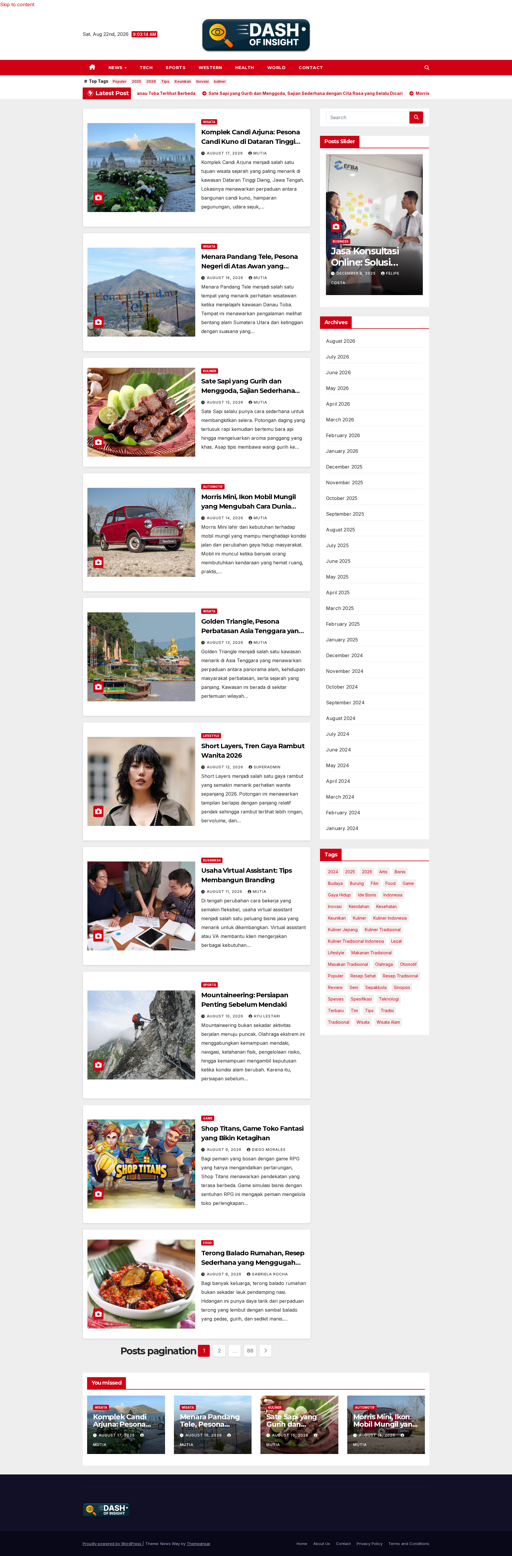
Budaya (335, 883)
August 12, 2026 (225, 767)
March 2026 (340, 420)
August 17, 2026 (225, 153)
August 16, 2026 (225, 277)
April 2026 (338, 404)
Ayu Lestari (267, 1016)
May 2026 (337, 388)
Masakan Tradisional (348, 964)
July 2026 (337, 357)
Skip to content (17, 4)
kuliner (220, 81)
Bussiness (212, 860)
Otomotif (408, 964)
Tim (354, 1010)
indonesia (392, 894)
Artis (383, 871)
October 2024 (342, 687)
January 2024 (342, 828)
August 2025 (340, 530)
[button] (427, 68)
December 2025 (344, 467)
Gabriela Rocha (270, 1274)
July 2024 (337, 734)
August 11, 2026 (225, 891)
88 (250, 1351)
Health (244, 67)
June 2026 (338, 372)
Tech (146, 67)
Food (207, 1243)
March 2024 (340, 797)
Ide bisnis (367, 894)
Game (207, 1118)
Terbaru (336, 1010)
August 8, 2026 (225, 1274)
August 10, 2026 (225, 1016)
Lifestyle (211, 736)
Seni (354, 987)
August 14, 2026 (225, 518)
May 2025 (337, 577)
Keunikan (183, 81)
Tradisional (338, 1022)
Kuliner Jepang (343, 929)
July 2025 (337, 545)
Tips (165, 81)
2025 (136, 81)
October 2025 (341, 498)
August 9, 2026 (225, 1149)
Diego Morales (269, 1149)
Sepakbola (376, 987)
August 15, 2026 (225, 402)
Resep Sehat (363, 975)
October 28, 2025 (357, 282)
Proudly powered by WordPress (113, 1543)
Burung (357, 883)
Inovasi (202, 81)
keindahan (359, 906)
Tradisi (387, 1010)
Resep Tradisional (400, 975)
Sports (175, 67)
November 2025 (344, 482)
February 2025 (343, 624)
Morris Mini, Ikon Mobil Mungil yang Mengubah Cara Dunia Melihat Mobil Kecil (248, 506)
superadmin (267, 767)
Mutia (260, 153)
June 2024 (338, 750)
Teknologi (389, 998)
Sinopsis (402, 987)
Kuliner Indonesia (390, 917)
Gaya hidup (339, 894)
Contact (311, 67)
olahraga (384, 964)
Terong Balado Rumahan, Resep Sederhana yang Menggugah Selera (252, 1262)
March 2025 (340, 608)
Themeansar (198, 1543)
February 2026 (343, 435)
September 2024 (345, 702)
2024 (333, 871)
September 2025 (345, 514)
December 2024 (344, 655)
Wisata (209, 122)
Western (210, 67)
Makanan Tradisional (371, 952)
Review (335, 987)
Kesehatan (386, 906)
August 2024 (341, 718)
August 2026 (340, 341)
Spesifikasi (361, 998)
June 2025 (338, 561)
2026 (151, 81)
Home (302, 1543)
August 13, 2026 (225, 642)
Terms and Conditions (408, 1543)
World (276, 67)
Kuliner (209, 371)
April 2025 (338, 592)
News (116, 67)
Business (340, 250)
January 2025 (342, 640)
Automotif (213, 486)
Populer (120, 81)
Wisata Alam (388, 1022)
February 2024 (343, 813)
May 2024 (337, 765)
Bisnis (400, 871)
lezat (396, 941)
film (374, 883)
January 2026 (342, 451)
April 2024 (338, 781)
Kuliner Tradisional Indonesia (356, 941)
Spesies (336, 998)
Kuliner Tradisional (383, 929)
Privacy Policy (370, 1543)
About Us (321, 1543)
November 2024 (345, 671)
